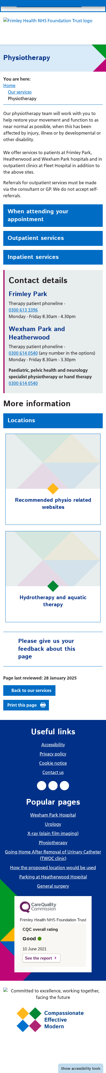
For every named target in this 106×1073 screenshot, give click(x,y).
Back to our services (31, 690)
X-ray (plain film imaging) (53, 833)
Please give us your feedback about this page (46, 649)
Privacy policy (53, 754)
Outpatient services (36, 238)
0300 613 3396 (23, 310)
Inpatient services (33, 257)
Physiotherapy (53, 842)
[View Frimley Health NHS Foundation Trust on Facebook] (41, 785)
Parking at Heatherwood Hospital (53, 877)
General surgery (53, 886)
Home (9, 85)
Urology (53, 824)
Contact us (53, 772)
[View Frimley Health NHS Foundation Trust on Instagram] (64, 785)
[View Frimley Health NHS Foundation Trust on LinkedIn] (53, 785)
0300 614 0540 (23, 353)
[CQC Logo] (38, 911)
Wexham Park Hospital (53, 815)
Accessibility (53, 744)
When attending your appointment (38, 215)
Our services (20, 92)
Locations (21, 420)
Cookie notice (53, 763)
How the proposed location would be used (53, 867)
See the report (38, 958)
